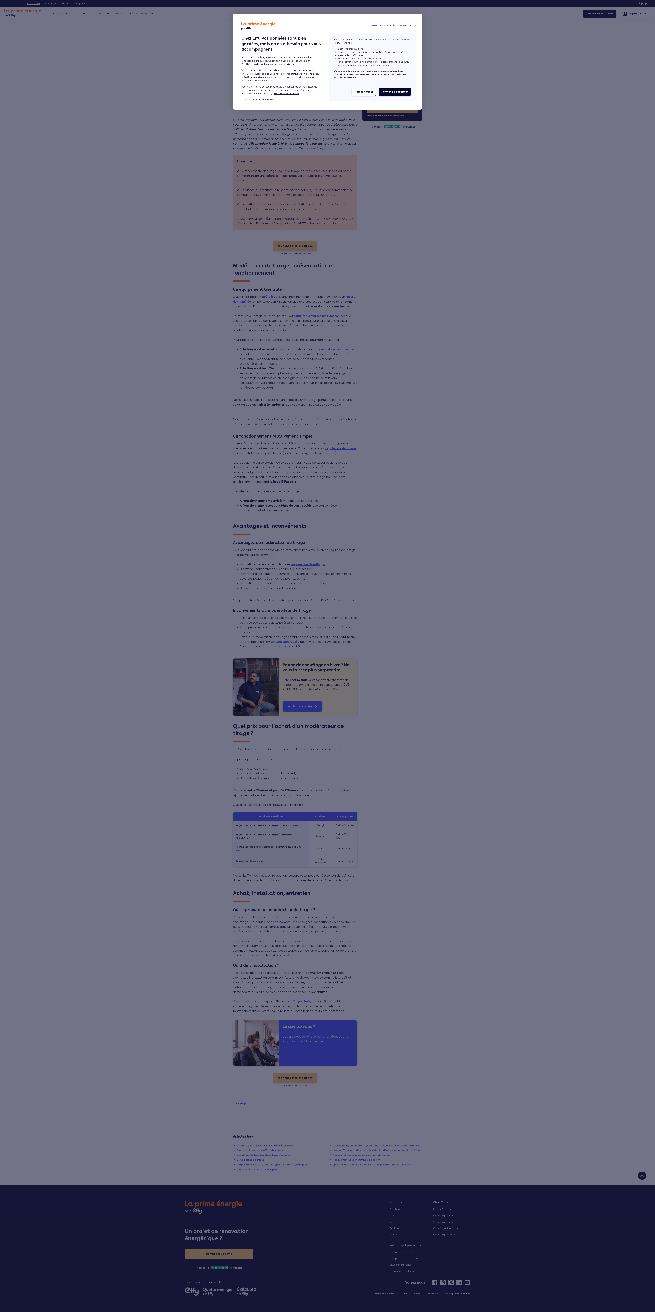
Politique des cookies (286, 93)
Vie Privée (268, 99)
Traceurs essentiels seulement (392, 25)
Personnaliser (364, 91)
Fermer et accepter (395, 91)
